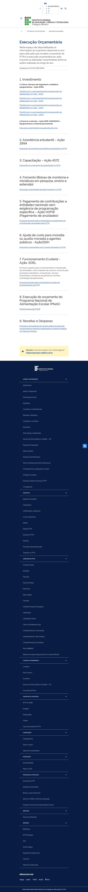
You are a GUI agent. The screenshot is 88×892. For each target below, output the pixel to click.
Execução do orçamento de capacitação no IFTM (40, 165)
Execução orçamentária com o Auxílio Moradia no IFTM (42, 247)
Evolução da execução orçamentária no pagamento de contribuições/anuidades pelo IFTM (42, 221)
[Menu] (21, 18)
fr (48, 13)
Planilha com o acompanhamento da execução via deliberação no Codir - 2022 (41, 99)
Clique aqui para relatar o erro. (39, 352)
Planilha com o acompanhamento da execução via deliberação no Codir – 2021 (41, 106)
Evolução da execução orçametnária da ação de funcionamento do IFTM (40, 283)
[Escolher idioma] (45, 3)
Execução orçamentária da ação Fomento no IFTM (40, 189)
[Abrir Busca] (65, 9)
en (49, 8)
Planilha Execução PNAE (30, 309)
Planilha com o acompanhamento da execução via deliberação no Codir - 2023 (41, 92)
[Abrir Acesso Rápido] (40, 8)
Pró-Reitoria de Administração (36, 31)
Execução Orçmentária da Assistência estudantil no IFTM (43, 148)
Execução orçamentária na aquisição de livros (39, 128)
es (49, 10)
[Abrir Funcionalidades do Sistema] (61, 8)
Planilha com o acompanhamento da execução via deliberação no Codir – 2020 (41, 113)
